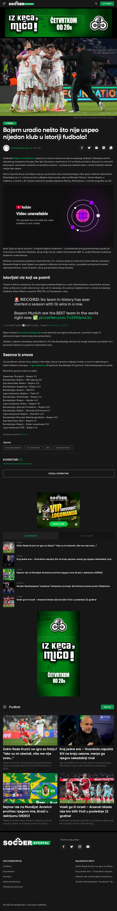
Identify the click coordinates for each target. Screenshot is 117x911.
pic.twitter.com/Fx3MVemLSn (65, 317)
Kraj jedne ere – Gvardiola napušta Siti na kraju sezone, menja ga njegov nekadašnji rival (64, 559)
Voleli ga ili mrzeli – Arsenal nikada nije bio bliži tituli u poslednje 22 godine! (57, 599)
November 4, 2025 (57, 325)
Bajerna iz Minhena (24, 158)
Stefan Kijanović (20, 148)
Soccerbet (107, 4)
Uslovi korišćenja (11, 881)
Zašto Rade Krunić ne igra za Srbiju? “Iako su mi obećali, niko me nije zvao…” (57, 545)
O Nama (7, 866)
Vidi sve (107, 707)
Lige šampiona (38, 365)
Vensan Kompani (63, 448)
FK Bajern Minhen (13, 448)
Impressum (9, 871)
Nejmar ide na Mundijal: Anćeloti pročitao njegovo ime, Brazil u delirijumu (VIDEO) (59, 572)
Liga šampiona (33, 448)
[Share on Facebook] (82, 148)
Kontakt (7, 876)
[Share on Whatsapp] (111, 148)
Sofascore (25, 434)
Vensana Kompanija (29, 332)
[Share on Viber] (104, 148)
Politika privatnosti (13, 887)
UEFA (48, 448)
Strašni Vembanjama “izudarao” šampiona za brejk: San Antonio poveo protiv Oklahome (63, 586)
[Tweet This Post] (89, 148)
